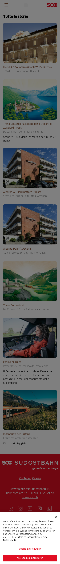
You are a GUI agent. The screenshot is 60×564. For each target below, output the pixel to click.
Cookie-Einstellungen (30, 549)
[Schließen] (56, 516)
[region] (30, 538)
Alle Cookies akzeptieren (30, 558)
